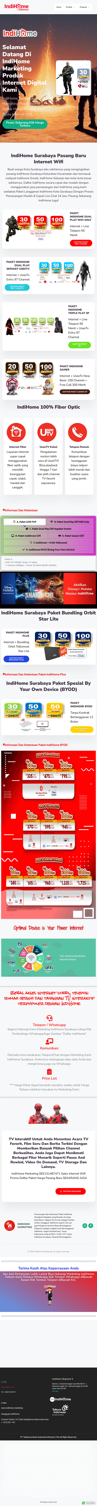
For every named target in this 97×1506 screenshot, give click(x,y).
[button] (48, 510)
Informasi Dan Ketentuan (21, 510)
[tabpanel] (48, 562)
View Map (55, 1391)
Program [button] (83, 7)
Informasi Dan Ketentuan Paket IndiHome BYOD (36, 745)
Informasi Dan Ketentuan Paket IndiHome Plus (35, 674)
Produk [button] (69, 7)
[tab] (25, 521)
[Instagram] (84, 1225)
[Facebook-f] (90, 1225)
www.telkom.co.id (7, 1387)
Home (58, 7)
